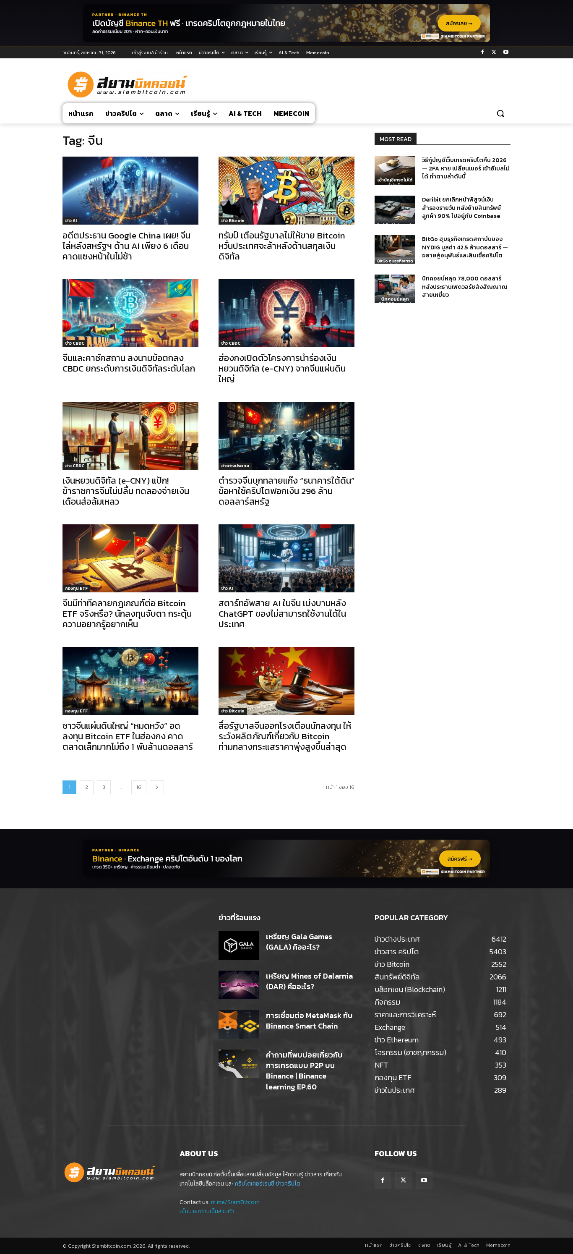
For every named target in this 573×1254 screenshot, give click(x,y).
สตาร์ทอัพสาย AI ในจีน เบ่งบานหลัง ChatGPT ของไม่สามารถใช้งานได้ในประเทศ (282, 614)
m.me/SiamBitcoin (235, 1202)
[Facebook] (482, 53)
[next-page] (157, 787)
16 (138, 787)
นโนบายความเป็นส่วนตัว (207, 1211)
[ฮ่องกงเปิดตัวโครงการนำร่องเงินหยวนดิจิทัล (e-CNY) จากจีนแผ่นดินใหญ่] (286, 313)
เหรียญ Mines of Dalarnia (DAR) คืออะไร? (309, 981)
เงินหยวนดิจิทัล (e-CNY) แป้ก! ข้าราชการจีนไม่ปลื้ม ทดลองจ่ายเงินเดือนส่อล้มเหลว (126, 491)
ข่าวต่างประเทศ (235, 466)
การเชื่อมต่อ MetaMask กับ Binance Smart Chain (309, 1020)
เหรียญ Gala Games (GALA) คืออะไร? (299, 942)
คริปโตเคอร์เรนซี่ (254, 1183)
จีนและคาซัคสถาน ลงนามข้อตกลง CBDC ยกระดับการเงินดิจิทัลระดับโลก (129, 363)
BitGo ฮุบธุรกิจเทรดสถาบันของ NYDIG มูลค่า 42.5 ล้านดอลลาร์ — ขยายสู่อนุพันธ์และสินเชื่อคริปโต (465, 247)
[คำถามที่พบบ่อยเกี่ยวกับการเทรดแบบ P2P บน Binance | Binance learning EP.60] (239, 1064)
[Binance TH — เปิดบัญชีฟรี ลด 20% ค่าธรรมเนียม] (286, 23)
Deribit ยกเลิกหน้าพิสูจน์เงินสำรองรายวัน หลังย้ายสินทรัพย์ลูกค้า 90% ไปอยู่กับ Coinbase (461, 207)
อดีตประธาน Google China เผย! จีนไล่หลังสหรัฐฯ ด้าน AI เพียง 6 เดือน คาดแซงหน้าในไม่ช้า (126, 246)
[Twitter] (494, 53)
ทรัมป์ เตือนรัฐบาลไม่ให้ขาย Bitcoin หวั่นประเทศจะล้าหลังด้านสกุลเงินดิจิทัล (282, 246)
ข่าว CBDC (74, 343)
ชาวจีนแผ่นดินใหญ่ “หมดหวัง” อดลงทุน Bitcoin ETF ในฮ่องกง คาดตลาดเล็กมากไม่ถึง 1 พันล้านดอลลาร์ (128, 736)
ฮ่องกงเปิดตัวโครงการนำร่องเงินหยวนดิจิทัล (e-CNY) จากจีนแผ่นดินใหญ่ (282, 368)
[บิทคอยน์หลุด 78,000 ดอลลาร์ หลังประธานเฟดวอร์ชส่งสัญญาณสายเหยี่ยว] (395, 289)
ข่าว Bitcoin (233, 220)
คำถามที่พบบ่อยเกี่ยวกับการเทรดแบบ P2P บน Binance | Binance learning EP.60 (304, 1070)
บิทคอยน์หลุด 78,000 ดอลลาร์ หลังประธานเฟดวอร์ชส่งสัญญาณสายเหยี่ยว (465, 286)
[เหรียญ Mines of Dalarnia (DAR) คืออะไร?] (239, 985)
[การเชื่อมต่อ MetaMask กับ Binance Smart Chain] (239, 1024)
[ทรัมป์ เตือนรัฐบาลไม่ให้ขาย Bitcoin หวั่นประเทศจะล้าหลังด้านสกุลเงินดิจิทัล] (286, 191)
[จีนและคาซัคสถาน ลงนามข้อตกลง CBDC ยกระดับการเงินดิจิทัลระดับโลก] (130, 313)
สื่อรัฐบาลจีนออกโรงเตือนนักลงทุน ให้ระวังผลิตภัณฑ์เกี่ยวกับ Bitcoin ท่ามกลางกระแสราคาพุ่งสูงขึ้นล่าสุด (285, 736)
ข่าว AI (71, 220)
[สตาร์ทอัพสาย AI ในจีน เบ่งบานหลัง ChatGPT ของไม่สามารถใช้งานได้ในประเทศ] (286, 558)
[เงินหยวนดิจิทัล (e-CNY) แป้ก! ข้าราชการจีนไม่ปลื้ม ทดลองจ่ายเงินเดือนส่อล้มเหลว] (130, 436)
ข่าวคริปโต (288, 1183)
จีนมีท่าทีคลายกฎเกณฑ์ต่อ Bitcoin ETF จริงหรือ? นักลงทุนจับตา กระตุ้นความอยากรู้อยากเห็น (127, 614)
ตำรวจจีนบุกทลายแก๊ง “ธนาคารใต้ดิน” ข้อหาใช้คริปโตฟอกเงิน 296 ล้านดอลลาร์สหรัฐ (286, 491)
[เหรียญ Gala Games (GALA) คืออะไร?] (239, 945)
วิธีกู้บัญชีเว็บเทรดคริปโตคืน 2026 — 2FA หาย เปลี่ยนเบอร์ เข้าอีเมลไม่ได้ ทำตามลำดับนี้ (466, 168)
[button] (500, 113)
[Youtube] (505, 53)
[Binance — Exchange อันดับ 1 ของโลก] (286, 858)
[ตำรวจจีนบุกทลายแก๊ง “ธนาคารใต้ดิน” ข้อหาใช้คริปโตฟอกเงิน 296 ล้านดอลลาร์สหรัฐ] (286, 436)
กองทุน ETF (76, 588)
